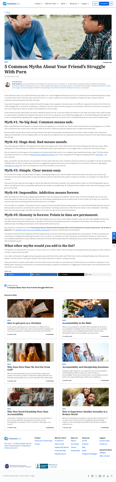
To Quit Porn (59, 441)
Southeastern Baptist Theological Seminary (25, 86)
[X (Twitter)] (114, 242)
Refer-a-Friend (105, 456)
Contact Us (103, 444)
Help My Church (60, 454)
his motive (99, 155)
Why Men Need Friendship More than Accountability (27, 413)
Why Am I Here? (50, 4)
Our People (75, 444)
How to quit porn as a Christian (24, 323)
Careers (73, 447)
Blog (8, 12)
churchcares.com (78, 88)
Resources (73, 4)
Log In (96, 3)
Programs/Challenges (89, 454)
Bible (6, 62)
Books (84, 451)
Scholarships (75, 451)
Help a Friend (59, 444)
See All (84, 441)
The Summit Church (51, 84)
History (73, 441)
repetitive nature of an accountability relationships (32, 230)
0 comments (50, 334)
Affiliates (103, 453)
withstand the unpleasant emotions (42, 155)
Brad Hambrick (17, 82)
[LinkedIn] (114, 238)
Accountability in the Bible (76, 323)
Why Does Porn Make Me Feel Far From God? (28, 368)
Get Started (104, 3)
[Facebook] (114, 234)
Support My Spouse (61, 447)
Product (38, 4)
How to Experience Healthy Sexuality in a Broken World (84, 413)
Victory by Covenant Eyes (43, 441)
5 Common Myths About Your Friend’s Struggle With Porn (30, 286)
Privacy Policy (24, 476)
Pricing (37, 444)
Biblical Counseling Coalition (63, 86)
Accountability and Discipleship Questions (85, 367)
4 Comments (105, 380)
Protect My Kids (60, 451)
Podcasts (85, 444)
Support (84, 4)
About (63, 4)
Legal (32, 476)
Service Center (105, 441)
